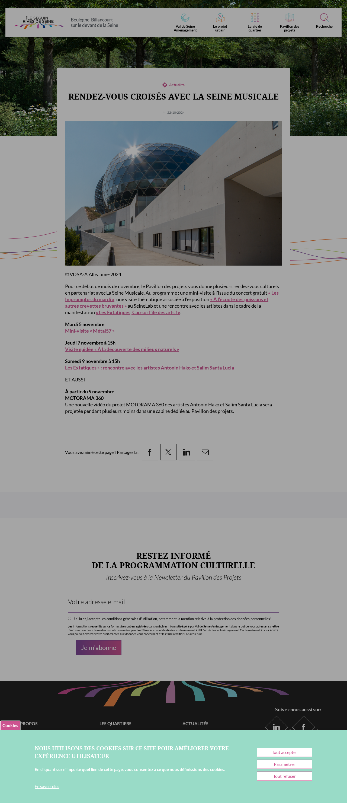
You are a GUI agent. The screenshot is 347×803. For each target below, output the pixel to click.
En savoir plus (47, 786)
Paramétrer (284, 764)
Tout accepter (284, 752)
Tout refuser (284, 776)
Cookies (10, 725)
